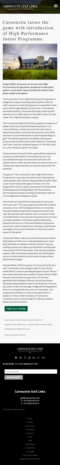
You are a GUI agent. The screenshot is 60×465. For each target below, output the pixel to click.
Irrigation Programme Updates (30, 459)
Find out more (16, 308)
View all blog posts (14, 335)
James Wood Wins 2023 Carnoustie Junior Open (28, 324)
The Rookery (30, 429)
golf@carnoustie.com (30, 398)
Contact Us (30, 433)
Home (30, 418)
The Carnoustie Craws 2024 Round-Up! (23, 320)
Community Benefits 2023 (17, 329)
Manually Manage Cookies (14, 409)
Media (30, 437)
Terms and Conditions (30, 455)
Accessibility (30, 451)
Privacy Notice (30, 444)
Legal (30, 440)
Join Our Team (30, 426)
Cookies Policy (30, 448)
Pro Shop (30, 422)
